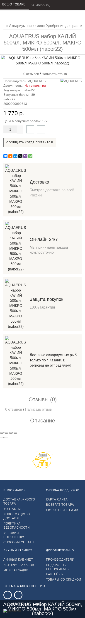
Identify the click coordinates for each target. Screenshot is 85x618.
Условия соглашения (14, 535)
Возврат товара (60, 504)
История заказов (18, 565)
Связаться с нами (62, 510)
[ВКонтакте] (5, 156)
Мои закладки (15, 570)
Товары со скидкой (63, 579)
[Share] (6, 433)
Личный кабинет (18, 559)
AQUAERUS (37, 81)
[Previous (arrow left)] (2, 437)
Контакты (12, 509)
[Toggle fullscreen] (11, 433)
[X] (20, 156)
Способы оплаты (18, 542)
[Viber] (25, 156)
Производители (60, 559)
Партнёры (55, 574)
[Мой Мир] (15, 156)
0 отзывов (30, 74)
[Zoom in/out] (15, 433)
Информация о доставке (16, 516)
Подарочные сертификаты (58, 567)
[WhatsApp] (30, 156)
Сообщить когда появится (29, 142)
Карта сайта (57, 499)
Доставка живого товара (19, 501)
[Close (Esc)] (2, 433)
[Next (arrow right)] (6, 437)
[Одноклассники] (10, 156)
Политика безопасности (16, 525)
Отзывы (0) (41, 5)
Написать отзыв (54, 74)
